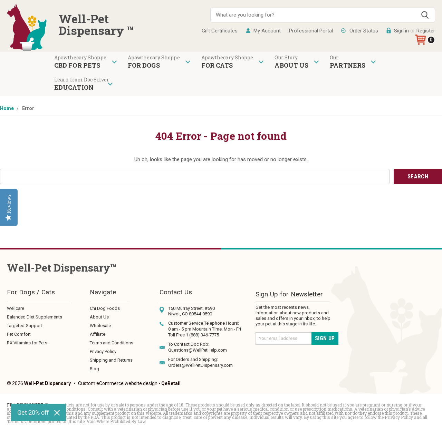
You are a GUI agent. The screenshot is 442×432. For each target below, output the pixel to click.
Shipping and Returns (111, 360)
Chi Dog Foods (105, 308)
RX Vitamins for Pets (27, 342)
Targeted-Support (24, 325)
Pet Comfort (19, 334)
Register (425, 31)
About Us (99, 317)
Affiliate (97, 334)
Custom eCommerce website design (117, 383)
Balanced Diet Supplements (34, 317)
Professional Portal (311, 31)
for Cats (217, 65)
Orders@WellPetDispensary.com (200, 365)
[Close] (57, 412)
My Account (267, 31)
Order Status (363, 31)
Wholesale (100, 325)
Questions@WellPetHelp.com (197, 350)
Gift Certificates (220, 31)
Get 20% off (33, 412)
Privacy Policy (103, 351)
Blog (94, 368)
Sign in (401, 31)
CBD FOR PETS (77, 65)
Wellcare (15, 308)
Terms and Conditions (111, 342)
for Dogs (144, 65)
